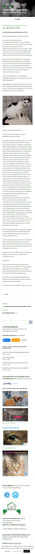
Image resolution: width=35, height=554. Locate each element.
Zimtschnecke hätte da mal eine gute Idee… (16, 363)
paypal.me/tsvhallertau (14, 543)
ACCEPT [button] (27, 551)
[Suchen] (30, 322)
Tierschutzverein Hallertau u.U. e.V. (15, 11)
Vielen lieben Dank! (8, 357)
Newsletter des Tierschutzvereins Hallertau (16, 368)
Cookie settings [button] (16, 551)
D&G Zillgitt (22, 25)
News (7, 294)
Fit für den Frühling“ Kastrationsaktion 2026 (16, 352)
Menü (18, 19)
